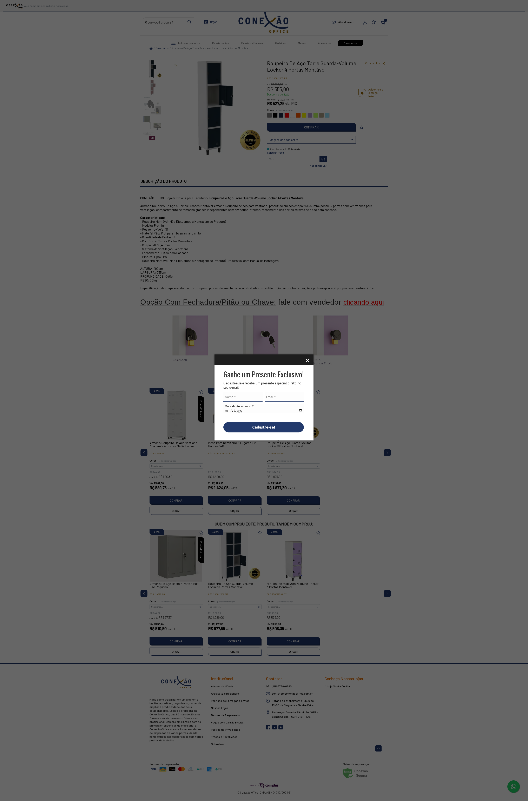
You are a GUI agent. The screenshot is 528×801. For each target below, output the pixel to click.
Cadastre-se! (263, 427)
